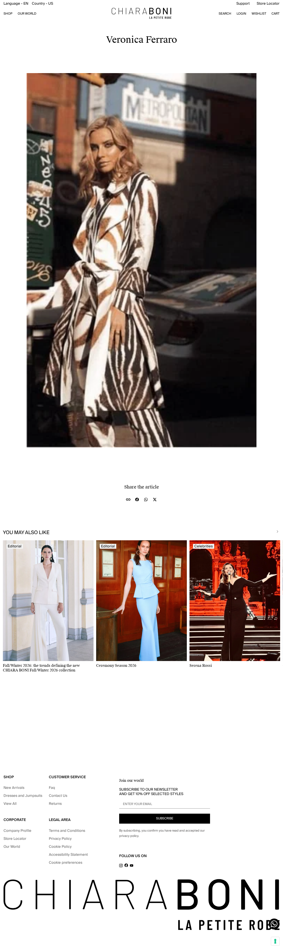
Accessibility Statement (68, 855)
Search (225, 13)
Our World (12, 847)
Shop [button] (8, 13)
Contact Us (58, 796)
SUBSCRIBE (164, 818)
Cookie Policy (60, 847)
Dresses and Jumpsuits (23, 796)
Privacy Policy (60, 839)
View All (10, 804)
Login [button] (241, 13)
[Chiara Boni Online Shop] (141, 13)
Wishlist (259, 13)
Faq (52, 788)
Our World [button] (27, 13)
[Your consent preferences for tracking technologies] (275, 941)
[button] (28, 3)
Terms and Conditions (67, 831)
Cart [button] (275, 13)
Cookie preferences (65, 863)
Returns (55, 804)
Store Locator (268, 3)
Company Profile (17, 831)
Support (243, 3)
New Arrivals (14, 788)
